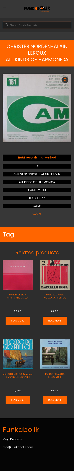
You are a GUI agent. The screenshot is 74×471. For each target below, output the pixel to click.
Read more (17, 320)
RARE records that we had (37, 157)
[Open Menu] (4, 9)
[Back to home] (37, 9)
